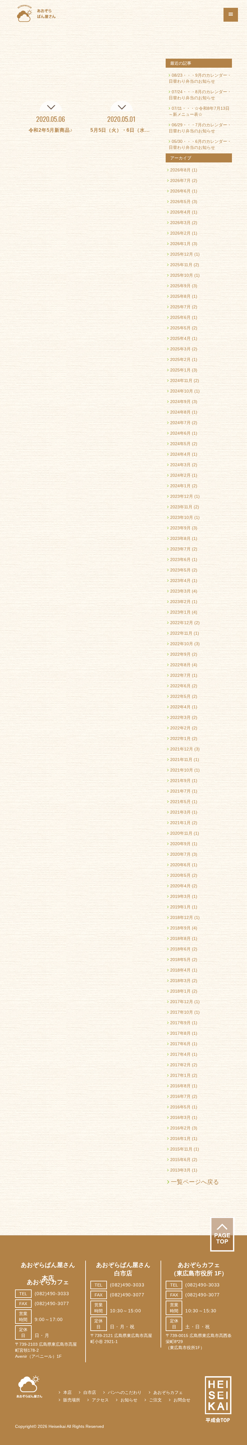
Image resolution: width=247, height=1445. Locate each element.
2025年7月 (180, 306)
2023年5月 (180, 570)
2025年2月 (180, 359)
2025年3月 (180, 349)
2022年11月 (181, 633)
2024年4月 (180, 454)
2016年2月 (180, 1128)
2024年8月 (180, 412)
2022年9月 (180, 654)
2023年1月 (180, 612)
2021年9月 (180, 780)
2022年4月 (180, 706)
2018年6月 (180, 949)
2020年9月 (180, 843)
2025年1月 (180, 370)
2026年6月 (180, 191)
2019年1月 (180, 906)
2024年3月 (180, 464)
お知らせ (128, 1399)
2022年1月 (180, 738)
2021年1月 (180, 822)
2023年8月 (180, 538)
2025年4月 (180, 338)
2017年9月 (180, 1022)
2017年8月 (180, 1033)
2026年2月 (180, 233)
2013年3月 (180, 1170)
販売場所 (71, 1399)
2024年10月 (181, 391)
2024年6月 (180, 433)
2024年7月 (180, 422)
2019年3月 (180, 896)
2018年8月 (180, 938)
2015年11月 (181, 1149)
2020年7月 (180, 854)
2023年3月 (180, 591)
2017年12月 (181, 1001)
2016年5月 (180, 1107)
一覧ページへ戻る (195, 1181)
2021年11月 (181, 759)
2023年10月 (181, 517)
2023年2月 (180, 601)
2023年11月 (181, 506)
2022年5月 (180, 696)
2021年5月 (180, 801)
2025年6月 (180, 317)
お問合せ (182, 1399)
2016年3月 (180, 1117)
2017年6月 (180, 1043)
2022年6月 (180, 685)
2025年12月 (181, 254)
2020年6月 (180, 864)
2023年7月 (180, 549)
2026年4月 (180, 212)
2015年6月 (180, 1159)
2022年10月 (181, 643)
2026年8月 (180, 170)
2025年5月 (180, 327)
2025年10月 (181, 275)
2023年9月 (180, 527)
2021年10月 (181, 770)
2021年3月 (180, 812)
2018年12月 (181, 917)
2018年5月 (180, 959)
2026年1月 (180, 243)
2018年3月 (180, 980)
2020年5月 (180, 875)
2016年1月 (180, 1138)
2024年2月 (180, 475)
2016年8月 (180, 1085)
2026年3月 (180, 222)
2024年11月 (181, 380)
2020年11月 (181, 833)
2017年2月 (180, 1064)
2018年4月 (180, 970)
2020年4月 (180, 885)
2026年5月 (180, 201)
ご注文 (155, 1399)
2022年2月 (180, 728)
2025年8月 (180, 296)
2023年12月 (181, 496)
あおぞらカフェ (168, 1392)
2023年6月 (180, 559)
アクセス (100, 1399)
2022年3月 (180, 717)
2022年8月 (180, 664)
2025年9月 (180, 285)
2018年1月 (180, 991)
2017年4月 (180, 1054)
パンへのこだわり (125, 1392)
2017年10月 (181, 1012)
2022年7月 (180, 675)
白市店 (89, 1392)
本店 (67, 1392)
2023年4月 (180, 580)
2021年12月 (181, 749)
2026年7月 (180, 180)
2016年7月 (180, 1096)
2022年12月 (181, 622)
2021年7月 (180, 791)
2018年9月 (180, 928)
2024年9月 (180, 401)
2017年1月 (180, 1075)
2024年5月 (180, 443)
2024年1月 (180, 485)
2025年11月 (181, 264)
